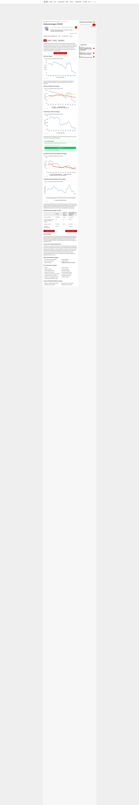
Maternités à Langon (66, 270)
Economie (85, 1)
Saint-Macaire (66, 29)
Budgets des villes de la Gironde (68, 262)
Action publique (60, 1)
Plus (89, 1)
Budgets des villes (48, 21)
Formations (83, 44)
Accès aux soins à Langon (67, 273)
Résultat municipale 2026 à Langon (51, 283)
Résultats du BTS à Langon (67, 284)
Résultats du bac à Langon (50, 284)
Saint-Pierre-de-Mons (59, 29)
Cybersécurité (78, 1)
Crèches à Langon (65, 269)
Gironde (54, 21)
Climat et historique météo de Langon (52, 273)
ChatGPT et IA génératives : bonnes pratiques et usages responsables (86, 48)
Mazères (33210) (48, 262)
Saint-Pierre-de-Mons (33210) (51, 259)
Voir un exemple (93, 26)
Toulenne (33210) (65, 259)
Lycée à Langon (65, 267)
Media (67, 1)
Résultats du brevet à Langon (67, 283)
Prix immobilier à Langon (49, 270)
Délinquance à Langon (66, 275)
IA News (51, 1)
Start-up (71, 1)
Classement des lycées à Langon (51, 278)
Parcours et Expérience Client (86, 57)
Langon (58, 21)
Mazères (71, 29)
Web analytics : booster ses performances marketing (86, 53)
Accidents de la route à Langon (51, 275)
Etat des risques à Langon (67, 272)
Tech (55, 1)
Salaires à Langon (48, 269)
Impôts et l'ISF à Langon (49, 272)
